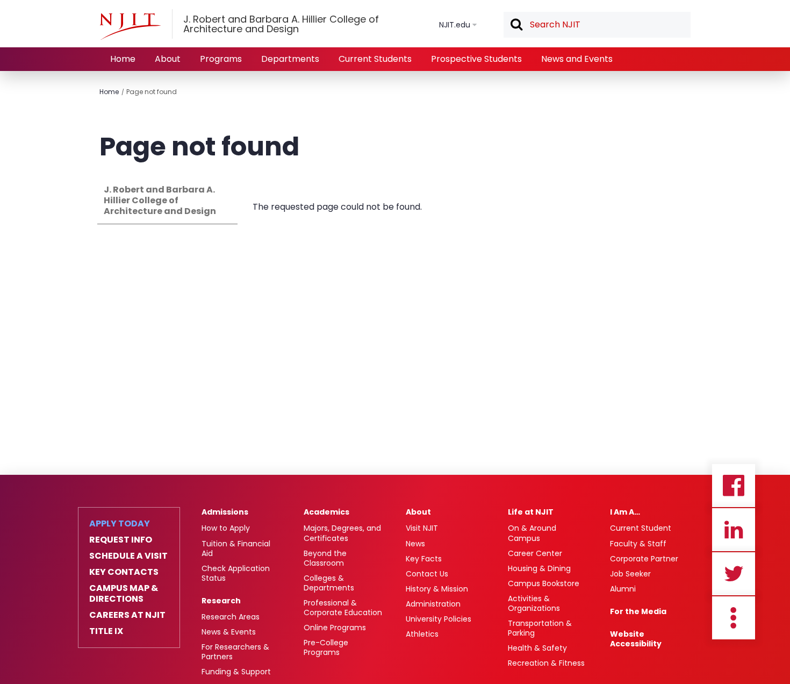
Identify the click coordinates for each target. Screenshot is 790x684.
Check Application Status (236, 573)
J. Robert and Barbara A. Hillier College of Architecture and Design (160, 200)
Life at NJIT (531, 512)
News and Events (577, 59)
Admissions (225, 512)
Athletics (422, 634)
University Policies (438, 619)
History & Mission (437, 589)
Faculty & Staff (638, 543)
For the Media (638, 611)
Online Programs (335, 627)
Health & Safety (537, 648)
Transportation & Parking (540, 628)
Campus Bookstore (543, 583)
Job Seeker (630, 574)
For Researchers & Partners (235, 651)
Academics (326, 512)
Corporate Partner (644, 559)
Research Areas (231, 617)
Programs (221, 59)
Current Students (375, 59)
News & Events (229, 632)
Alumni (623, 589)
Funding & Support (236, 671)
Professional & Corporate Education (343, 607)
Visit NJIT (422, 528)
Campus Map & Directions (123, 593)
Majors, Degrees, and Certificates (342, 533)
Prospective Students (476, 59)
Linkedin (733, 529)
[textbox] (597, 25)
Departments (290, 59)
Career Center (535, 553)
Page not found (151, 91)
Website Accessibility (636, 639)
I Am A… (625, 512)
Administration (433, 604)
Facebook (733, 485)
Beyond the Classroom (325, 558)
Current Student (640, 528)
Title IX (106, 631)
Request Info (120, 540)
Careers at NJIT (127, 615)
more (733, 617)
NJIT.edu (454, 24)
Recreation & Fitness (546, 663)
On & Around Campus (532, 533)
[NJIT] (130, 26)
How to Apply (226, 528)
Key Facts (424, 559)
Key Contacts (124, 572)
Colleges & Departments (329, 583)
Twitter (733, 573)
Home (122, 59)
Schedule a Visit (128, 556)
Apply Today (119, 523)
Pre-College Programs (326, 647)
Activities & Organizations (534, 603)
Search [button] (516, 25)
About (168, 59)
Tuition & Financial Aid (236, 548)
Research (221, 600)
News (415, 543)
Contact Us (427, 574)
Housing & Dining (539, 568)
